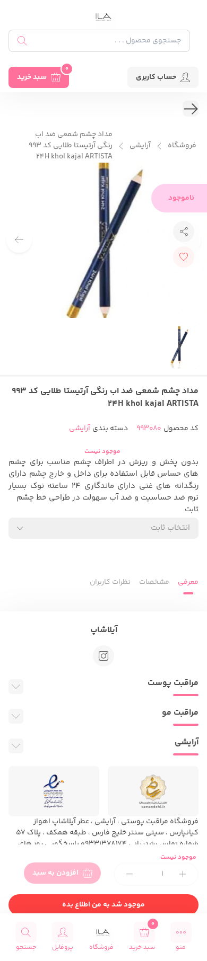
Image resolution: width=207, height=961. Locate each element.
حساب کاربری (156, 77)
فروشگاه (182, 146)
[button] (19, 240)
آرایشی (140, 146)
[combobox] (103, 528)
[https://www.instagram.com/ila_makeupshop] (103, 655)
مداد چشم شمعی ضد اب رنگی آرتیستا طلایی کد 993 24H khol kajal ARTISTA (71, 146)
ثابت (192, 509)
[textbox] (170, 528)
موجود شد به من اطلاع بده (103, 905)
